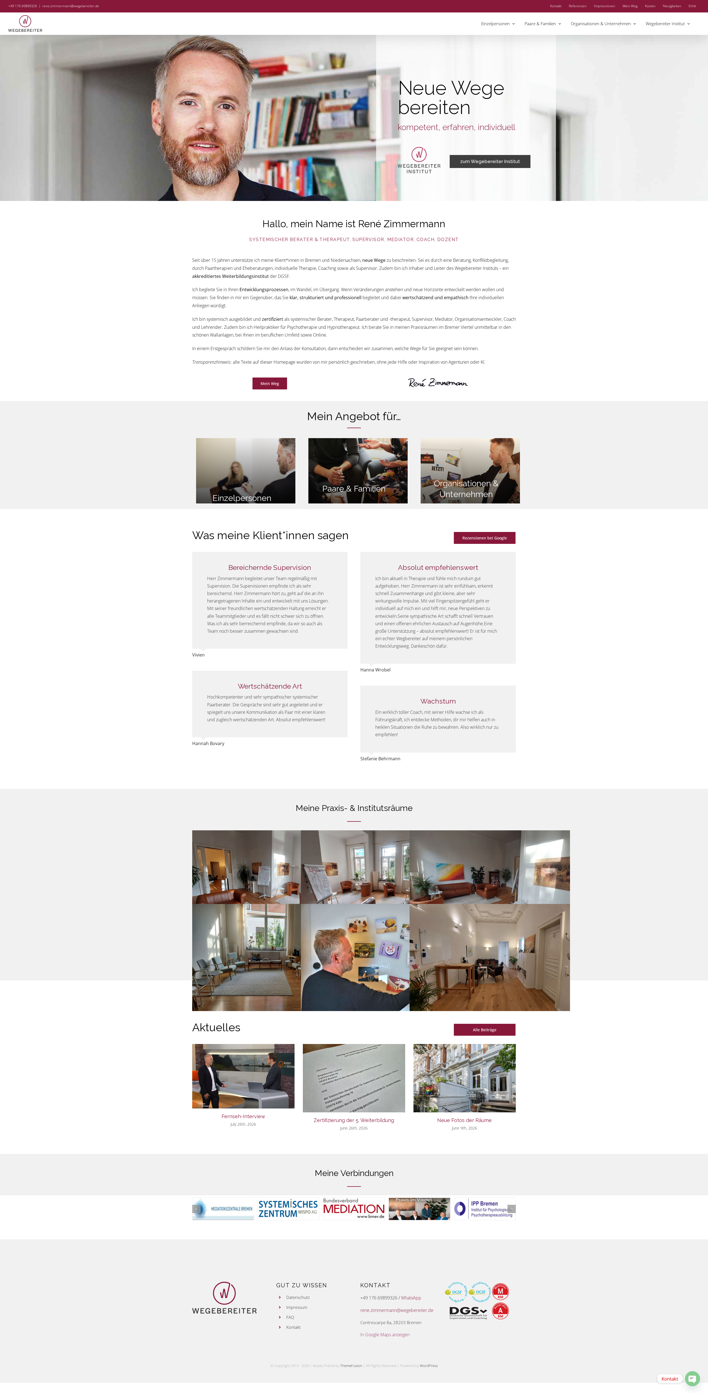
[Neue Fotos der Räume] (464, 1078)
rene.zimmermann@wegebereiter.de (70, 6)
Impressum (296, 1307)
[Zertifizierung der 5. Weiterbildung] (354, 1078)
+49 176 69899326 (378, 1298)
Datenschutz (298, 1297)
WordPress (429, 1365)
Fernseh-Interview (243, 1116)
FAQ (290, 1317)
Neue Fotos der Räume (464, 1120)
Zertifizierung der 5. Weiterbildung (354, 1120)
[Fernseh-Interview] (243, 1076)
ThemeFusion (351, 1365)
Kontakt (293, 1327)
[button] (196, 1209)
